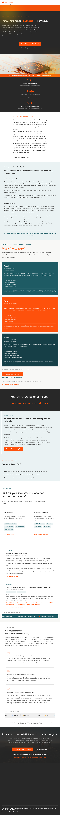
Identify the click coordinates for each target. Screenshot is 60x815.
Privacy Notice (13, 811)
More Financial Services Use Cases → (14, 607)
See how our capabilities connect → (11, 384)
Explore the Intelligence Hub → (41, 749)
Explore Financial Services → (41, 534)
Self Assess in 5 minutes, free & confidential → (40, 75)
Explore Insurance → (9, 534)
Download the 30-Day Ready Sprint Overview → (12, 377)
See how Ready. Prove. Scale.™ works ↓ (30, 48)
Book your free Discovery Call (13, 449)
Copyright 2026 (50, 808)
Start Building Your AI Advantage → (30, 43)
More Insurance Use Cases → (12, 576)
